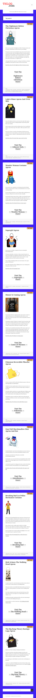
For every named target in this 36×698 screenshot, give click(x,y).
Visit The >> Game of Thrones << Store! (18, 345)
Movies (21, 221)
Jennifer (15, 683)
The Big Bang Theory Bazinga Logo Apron (17, 630)
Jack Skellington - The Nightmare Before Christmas (13, 90)
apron (23, 89)
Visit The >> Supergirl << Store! (18, 277)
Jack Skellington (27, 89)
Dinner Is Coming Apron (16, 295)
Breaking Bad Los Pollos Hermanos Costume (15, 497)
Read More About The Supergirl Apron (13, 268)
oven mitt (18, 157)
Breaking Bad (23, 553)
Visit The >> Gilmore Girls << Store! (18, 147)
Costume (26, 553)
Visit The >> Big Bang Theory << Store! (18, 674)
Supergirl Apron (12, 230)
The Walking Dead (13, 621)
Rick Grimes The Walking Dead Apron (16, 563)
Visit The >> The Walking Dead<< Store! (18, 611)
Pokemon (10, 421)
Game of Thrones (11, 354)
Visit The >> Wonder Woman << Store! (18, 212)
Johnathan (15, 353)
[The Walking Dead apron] (18, 574)
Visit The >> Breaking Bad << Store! (18, 545)
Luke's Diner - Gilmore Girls (12, 157)
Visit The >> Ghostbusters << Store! (18, 478)
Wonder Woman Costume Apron (16, 166)
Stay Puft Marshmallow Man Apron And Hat (17, 430)
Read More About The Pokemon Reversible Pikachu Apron (16, 401)
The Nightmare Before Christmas (16, 91)
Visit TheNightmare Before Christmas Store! (18, 77)
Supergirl (7, 287)
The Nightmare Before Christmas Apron (15, 27)
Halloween (7, 554)
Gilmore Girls (25, 156)
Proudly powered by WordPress (16, 696)
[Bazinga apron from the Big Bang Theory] (18, 641)
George (15, 89)
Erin (14, 553)
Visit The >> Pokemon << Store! (18, 411)
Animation (19, 89)
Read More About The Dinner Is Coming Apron (14, 335)
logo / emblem (16, 354)
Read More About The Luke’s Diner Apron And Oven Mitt (16, 138)
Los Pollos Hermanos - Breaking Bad (19, 554)
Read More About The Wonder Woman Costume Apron (16, 203)
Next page (32, 690)
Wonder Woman (8, 222)
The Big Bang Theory (9, 684)
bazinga (23, 683)
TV (18, 156)
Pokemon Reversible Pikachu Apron (17, 363)
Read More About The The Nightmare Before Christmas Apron (17, 65)
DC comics (28, 221)
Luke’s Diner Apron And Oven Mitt (18, 100)
